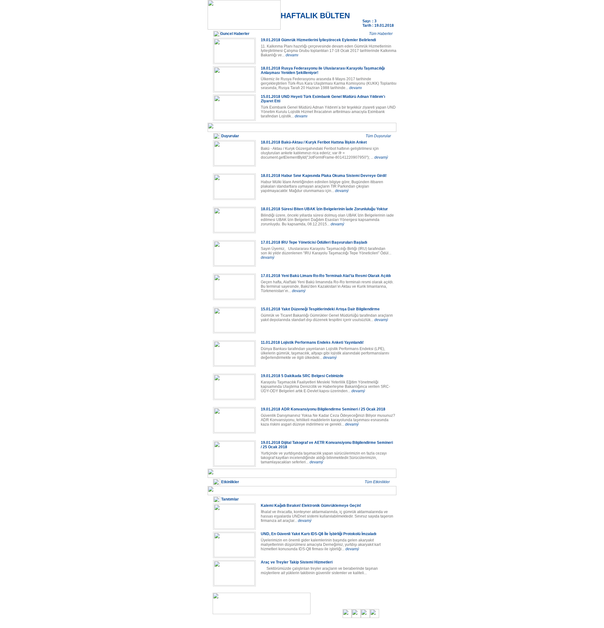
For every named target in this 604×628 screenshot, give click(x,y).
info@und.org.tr (268, 623)
